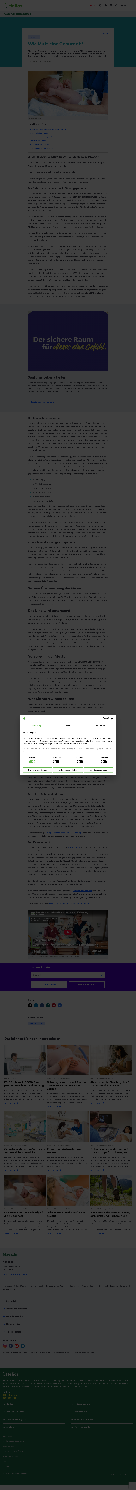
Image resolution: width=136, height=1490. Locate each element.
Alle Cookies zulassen (98, 770)
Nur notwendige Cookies (37, 770)
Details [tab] (68, 726)
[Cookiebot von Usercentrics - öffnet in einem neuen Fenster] (104, 718)
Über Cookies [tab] (100, 726)
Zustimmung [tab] (36, 726)
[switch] (56, 761)
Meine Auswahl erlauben (68, 770)
